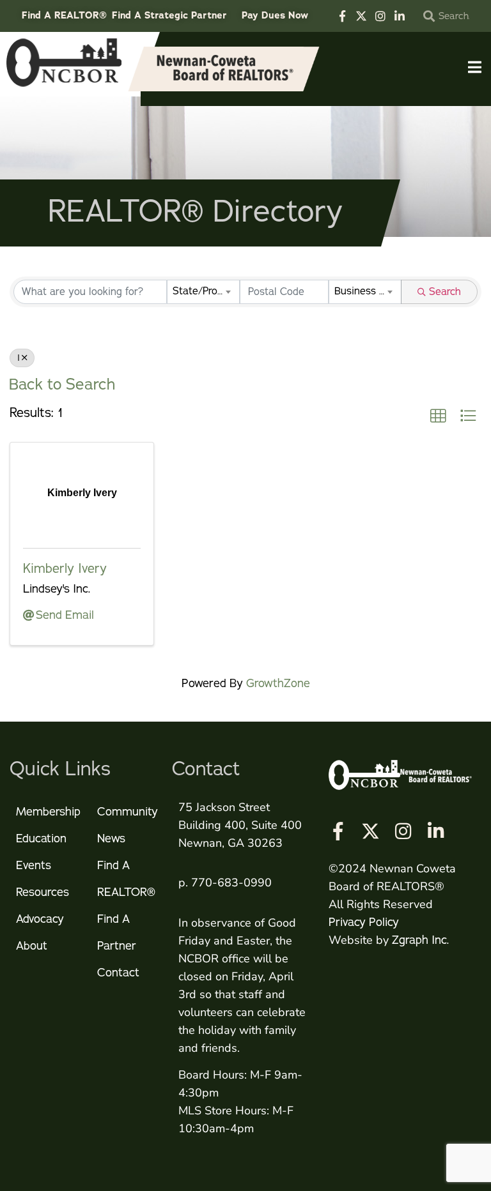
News (111, 838)
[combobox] (203, 292)
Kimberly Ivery (65, 568)
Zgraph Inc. (420, 940)
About (31, 945)
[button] (438, 415)
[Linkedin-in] (399, 16)
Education (41, 838)
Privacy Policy (364, 922)
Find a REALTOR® (126, 879)
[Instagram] (380, 16)
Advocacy (40, 919)
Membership (48, 811)
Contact (118, 972)
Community (127, 811)
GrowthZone (278, 683)
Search (445, 292)
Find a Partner (116, 932)
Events (33, 865)
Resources (42, 892)
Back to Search (62, 384)
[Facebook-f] (342, 16)
